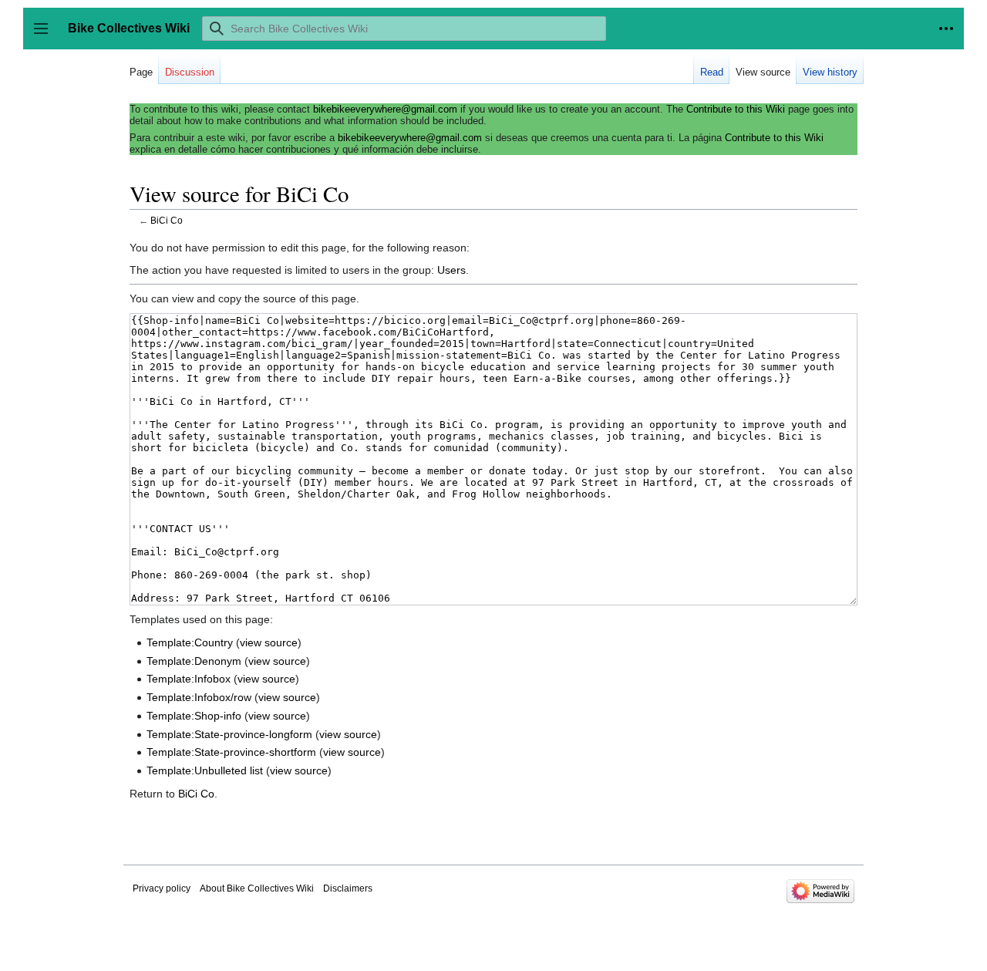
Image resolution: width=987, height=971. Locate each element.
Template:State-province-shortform (231, 752)
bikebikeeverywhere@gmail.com (385, 109)
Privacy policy (161, 888)
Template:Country (190, 642)
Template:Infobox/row (199, 697)
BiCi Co (166, 220)
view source (269, 642)
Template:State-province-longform (229, 734)
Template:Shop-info (194, 716)
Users (451, 270)
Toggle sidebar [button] (46, 35)
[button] (946, 28)
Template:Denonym (194, 661)
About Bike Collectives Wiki (257, 888)
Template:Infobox (189, 679)
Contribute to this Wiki (735, 109)
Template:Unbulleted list (205, 770)
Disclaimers (347, 888)
